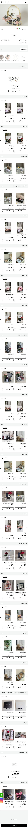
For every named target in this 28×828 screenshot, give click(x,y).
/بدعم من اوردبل (14, 819)
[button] (14, 30)
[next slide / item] (27, 15)
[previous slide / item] (1, 15)
